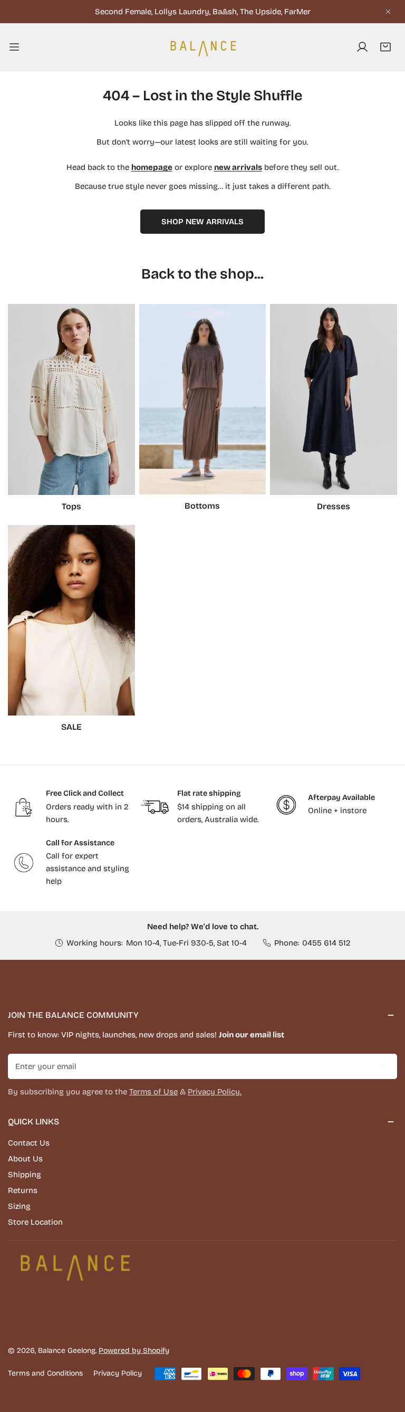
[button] (385, 47)
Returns (22, 1190)
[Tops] (71, 399)
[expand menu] (14, 47)
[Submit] (383, 1066)
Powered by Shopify (134, 1350)
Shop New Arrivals (202, 221)
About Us (25, 1158)
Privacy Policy (117, 1373)
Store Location (35, 1222)
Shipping (24, 1174)
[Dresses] (333, 399)
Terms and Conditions (45, 1373)
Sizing (19, 1206)
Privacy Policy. (215, 1091)
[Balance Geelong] (202, 47)
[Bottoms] (202, 399)
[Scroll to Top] (386, 1356)
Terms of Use (153, 1091)
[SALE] (71, 620)
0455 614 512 (326, 943)
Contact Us (29, 1143)
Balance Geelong (66, 1350)
